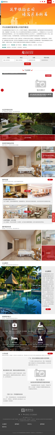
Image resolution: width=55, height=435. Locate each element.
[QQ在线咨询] (19, 414)
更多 (50, 179)
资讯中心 (30, 424)
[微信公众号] (42, 1)
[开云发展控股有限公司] (4, 1)
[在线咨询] (53, 214)
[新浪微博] (21, 414)
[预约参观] (53, 217)
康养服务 (17, 424)
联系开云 (4, 426)
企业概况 (4, 424)
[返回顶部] (53, 220)
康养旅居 (42, 424)
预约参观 (27, 63)
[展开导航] (53, 2)
